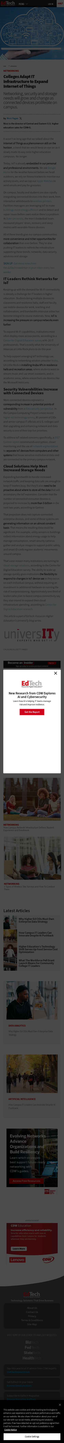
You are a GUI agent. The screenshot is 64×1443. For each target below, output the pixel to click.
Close (55, 673)
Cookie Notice (10, 1429)
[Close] (60, 1405)
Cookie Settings (32, 1436)
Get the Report (32, 711)
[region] (32, 1421)
